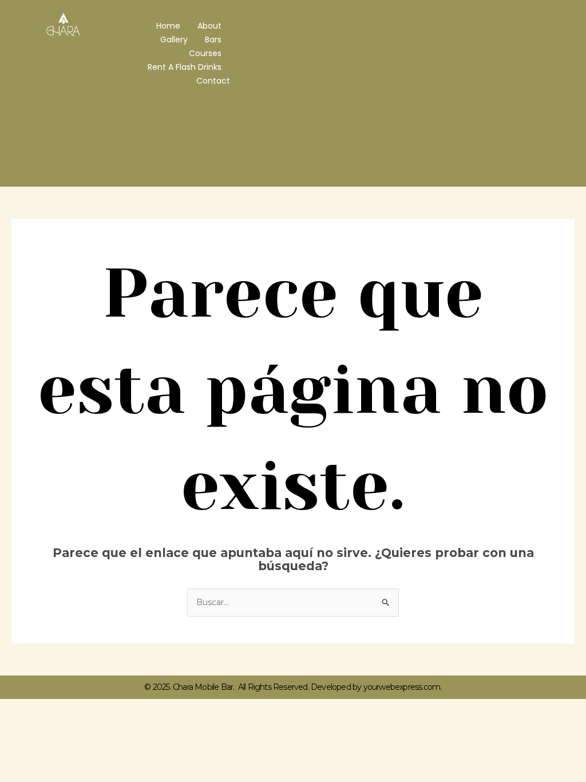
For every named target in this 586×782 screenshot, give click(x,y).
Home (168, 25)
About (209, 25)
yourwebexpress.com (402, 687)
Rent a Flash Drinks (184, 67)
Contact (213, 80)
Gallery (174, 39)
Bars (213, 39)
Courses (205, 53)
